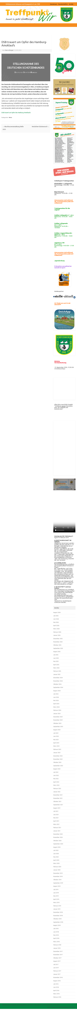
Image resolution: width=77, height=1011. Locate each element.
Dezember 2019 (58, 873)
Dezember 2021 (58, 795)
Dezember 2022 (58, 756)
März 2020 (56, 863)
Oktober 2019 (57, 879)
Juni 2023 (56, 736)
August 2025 (56, 651)
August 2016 (56, 980)
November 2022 (58, 759)
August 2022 (56, 769)
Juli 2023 (55, 733)
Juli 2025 (55, 654)
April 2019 (56, 899)
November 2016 (58, 977)
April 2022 (56, 782)
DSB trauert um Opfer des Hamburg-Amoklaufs (16, 112)
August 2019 (56, 886)
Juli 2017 (55, 964)
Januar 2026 (56, 635)
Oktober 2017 (57, 958)
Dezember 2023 (58, 716)
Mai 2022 (56, 778)
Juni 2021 (56, 814)
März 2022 (56, 785)
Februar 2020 (57, 866)
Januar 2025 (56, 674)
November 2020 (58, 837)
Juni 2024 (56, 697)
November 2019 (58, 876)
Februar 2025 (57, 671)
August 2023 (56, 729)
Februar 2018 (57, 945)
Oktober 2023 (57, 723)
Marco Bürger (9, 50)
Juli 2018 (55, 928)
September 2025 (58, 648)
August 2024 (56, 690)
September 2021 (58, 804)
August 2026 (56, 612)
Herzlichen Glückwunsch (40, 126)
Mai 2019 (56, 896)
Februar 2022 (57, 788)
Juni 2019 (56, 892)
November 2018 (58, 915)
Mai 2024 (56, 700)
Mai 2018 (56, 935)
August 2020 (56, 847)
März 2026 (56, 628)
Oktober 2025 (57, 645)
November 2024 (58, 681)
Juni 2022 (56, 775)
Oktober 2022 (57, 762)
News (10, 117)
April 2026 (56, 625)
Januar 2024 (56, 713)
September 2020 (58, 843)
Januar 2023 (56, 752)
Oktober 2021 (57, 801)
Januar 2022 (56, 791)
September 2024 (58, 687)
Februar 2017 (57, 971)
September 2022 (58, 765)
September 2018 (58, 922)
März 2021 (56, 824)
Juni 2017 (56, 967)
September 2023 (58, 726)
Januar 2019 (56, 909)
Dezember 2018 (58, 912)
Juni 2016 (56, 987)
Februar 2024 (57, 710)
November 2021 (58, 798)
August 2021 (56, 808)
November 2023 (58, 720)
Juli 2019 (55, 889)
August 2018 (56, 925)
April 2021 (56, 821)
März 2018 (56, 941)
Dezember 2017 (58, 951)
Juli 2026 (55, 615)
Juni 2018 (56, 932)
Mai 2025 (56, 661)
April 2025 (56, 664)
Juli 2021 (55, 811)
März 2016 (56, 993)
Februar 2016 (57, 997)
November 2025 (58, 641)
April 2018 (56, 938)
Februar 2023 (57, 749)
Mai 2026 (56, 622)
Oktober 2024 (57, 684)
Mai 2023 (56, 739)
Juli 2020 (55, 850)
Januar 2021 (56, 831)
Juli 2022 (55, 772)
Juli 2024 (55, 694)
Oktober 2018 (57, 918)
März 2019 (56, 902)
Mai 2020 (56, 857)
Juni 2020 (56, 853)
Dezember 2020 (58, 834)
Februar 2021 (57, 827)
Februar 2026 (57, 632)
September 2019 (58, 883)
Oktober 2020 (57, 840)
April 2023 (56, 742)
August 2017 (56, 961)
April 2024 (56, 703)
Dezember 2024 (58, 677)
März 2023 (56, 746)
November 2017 (58, 954)
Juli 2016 (55, 984)
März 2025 (56, 668)
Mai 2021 (56, 817)
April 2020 (56, 860)
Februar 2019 (57, 905)
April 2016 (56, 990)
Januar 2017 (56, 974)
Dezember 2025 (58, 638)
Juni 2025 (56, 658)
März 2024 (56, 707)
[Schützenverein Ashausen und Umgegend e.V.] (38, 30)
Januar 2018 (56, 948)
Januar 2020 (56, 870)
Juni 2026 (56, 619)
